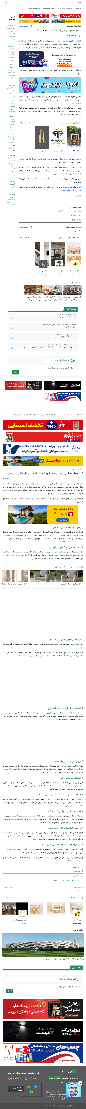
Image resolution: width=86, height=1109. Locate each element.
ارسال (15, 372)
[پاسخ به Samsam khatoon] (12, 347)
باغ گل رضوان (76, 220)
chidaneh (31, 1078)
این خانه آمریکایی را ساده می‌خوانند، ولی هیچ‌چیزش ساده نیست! (11, 142)
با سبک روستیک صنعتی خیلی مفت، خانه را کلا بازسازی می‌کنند (11, 71)
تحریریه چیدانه (70, 227)
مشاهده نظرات (24, 26)
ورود (61, 1082)
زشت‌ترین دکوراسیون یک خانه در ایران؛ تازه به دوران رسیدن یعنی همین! (11, 51)
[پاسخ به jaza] (12, 317)
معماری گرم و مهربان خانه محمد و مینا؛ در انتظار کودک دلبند (11, 199)
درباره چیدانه (74, 1078)
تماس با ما (65, 1078)
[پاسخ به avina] (12, 337)
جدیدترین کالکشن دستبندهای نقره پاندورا (66, 210)
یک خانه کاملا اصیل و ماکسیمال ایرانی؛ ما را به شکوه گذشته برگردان (11, 163)
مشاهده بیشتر (26, 123)
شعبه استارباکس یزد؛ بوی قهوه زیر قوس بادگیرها (11, 183)
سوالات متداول (72, 1082)
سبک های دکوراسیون (73, 26)
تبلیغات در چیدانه (54, 1078)
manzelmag (16, 1078)
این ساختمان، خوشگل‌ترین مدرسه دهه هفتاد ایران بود (11, 89)
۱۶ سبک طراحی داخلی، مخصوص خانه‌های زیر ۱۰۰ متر (11, 123)
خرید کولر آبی (76, 215)
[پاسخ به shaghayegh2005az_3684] (12, 327)
